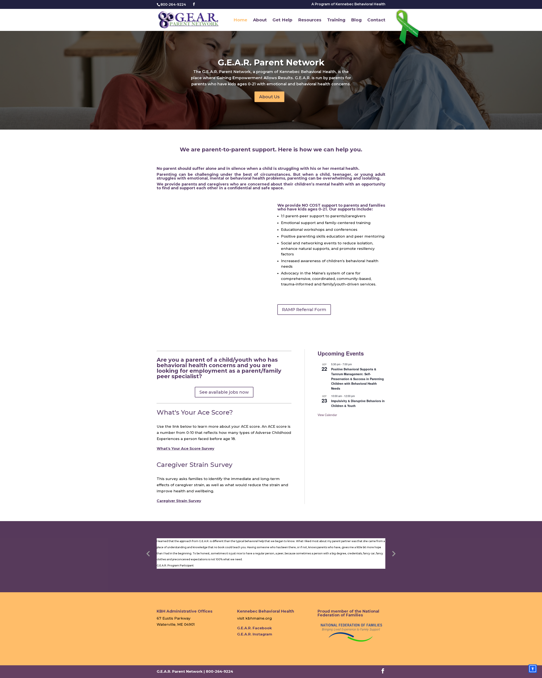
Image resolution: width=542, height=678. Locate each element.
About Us (269, 96)
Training (336, 20)
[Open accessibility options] (532, 668)
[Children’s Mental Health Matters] (409, 28)
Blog (356, 20)
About (260, 20)
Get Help (282, 20)
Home (240, 20)
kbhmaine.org (258, 618)
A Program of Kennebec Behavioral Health (348, 4)
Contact (376, 20)
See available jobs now (224, 392)
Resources (309, 20)
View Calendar (327, 415)
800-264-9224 (173, 5)
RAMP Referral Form (304, 309)
